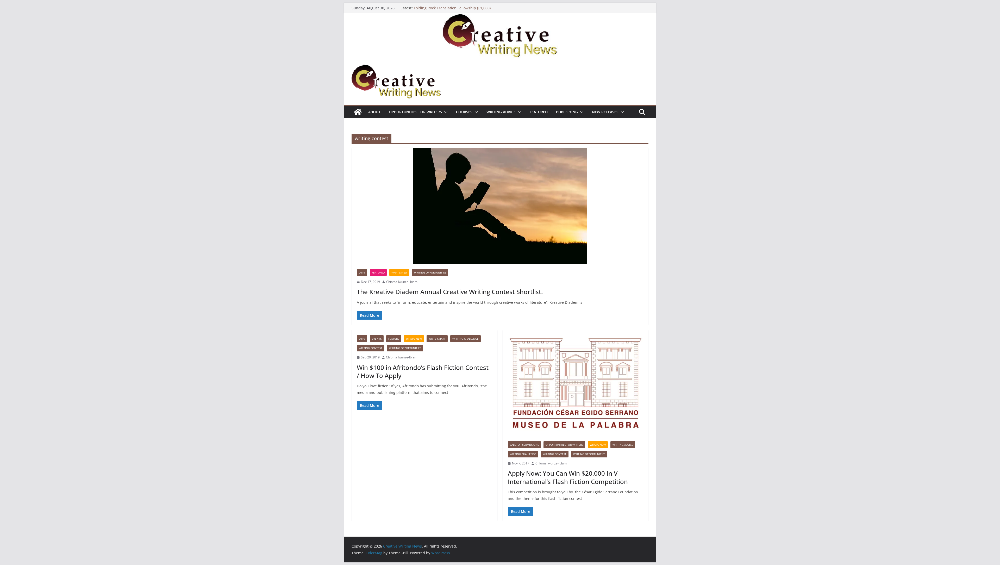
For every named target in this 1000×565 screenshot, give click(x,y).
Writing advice (501, 111)
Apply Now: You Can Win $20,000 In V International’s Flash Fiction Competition (568, 477)
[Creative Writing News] (500, 17)
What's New (399, 272)
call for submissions (524, 444)
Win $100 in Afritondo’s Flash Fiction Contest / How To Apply (423, 371)
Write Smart (437, 338)
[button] (445, 112)
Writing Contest (370, 348)
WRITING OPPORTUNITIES (430, 272)
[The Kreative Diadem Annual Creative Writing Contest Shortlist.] (500, 206)
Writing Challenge (465, 338)
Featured (539, 111)
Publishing (567, 111)
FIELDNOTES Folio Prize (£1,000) (441, 7)
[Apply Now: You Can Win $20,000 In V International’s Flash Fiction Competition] (575, 383)
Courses (464, 111)
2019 (362, 272)
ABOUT (374, 111)
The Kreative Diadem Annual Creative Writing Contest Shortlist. (450, 291)
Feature (393, 338)
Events (377, 338)
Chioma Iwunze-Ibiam (401, 282)
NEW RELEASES (605, 111)
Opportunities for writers (415, 111)
